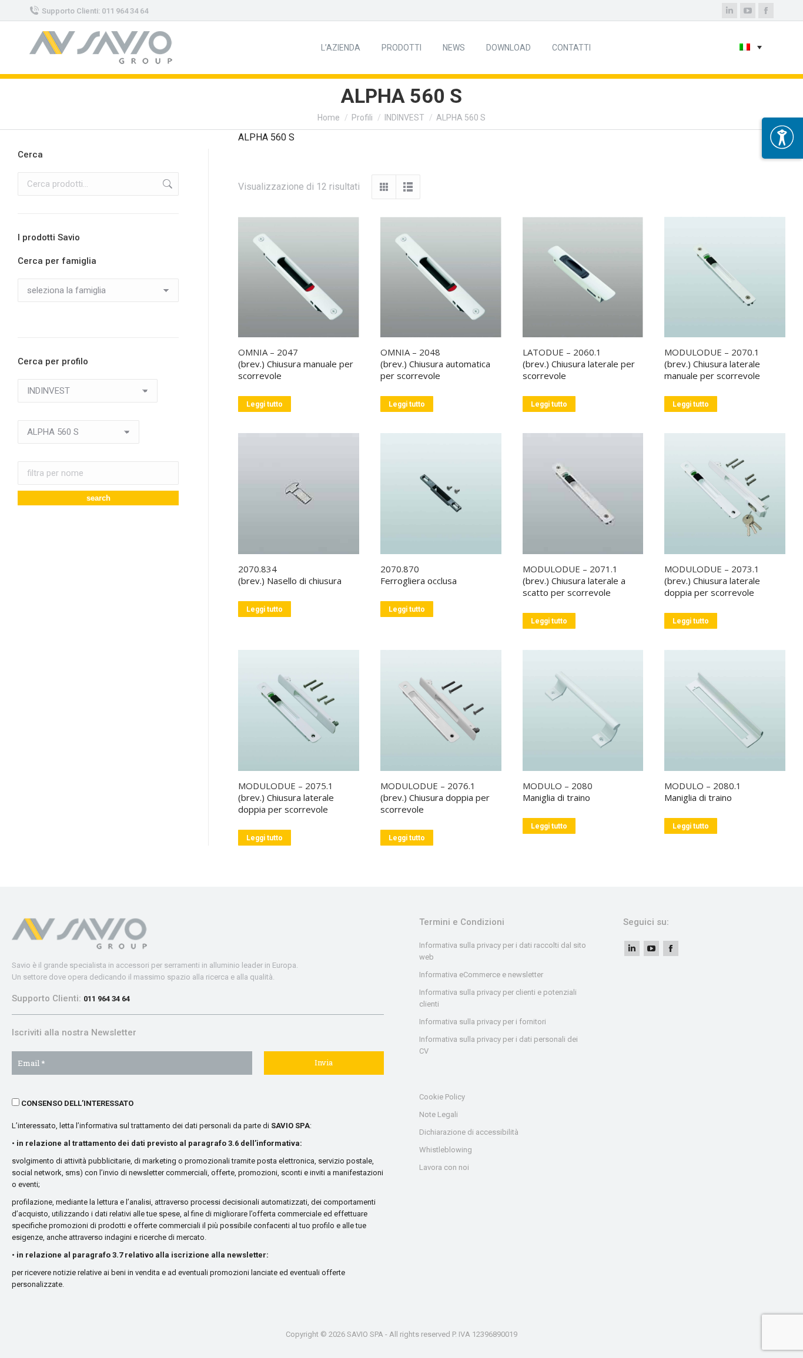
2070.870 (399, 569)
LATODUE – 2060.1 (562, 352)
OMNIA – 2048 (410, 352)
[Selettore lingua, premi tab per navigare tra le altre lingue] (751, 47)
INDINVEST (404, 117)
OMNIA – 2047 (268, 352)
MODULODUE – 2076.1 (428, 786)
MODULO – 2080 (558, 786)
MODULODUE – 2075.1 (285, 786)
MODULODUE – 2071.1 (570, 569)
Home (328, 117)
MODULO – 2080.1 (702, 786)
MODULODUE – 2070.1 (711, 352)
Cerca (166, 184)
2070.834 (257, 569)
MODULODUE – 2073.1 (711, 569)
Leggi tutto (264, 404)
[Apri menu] (782, 138)
